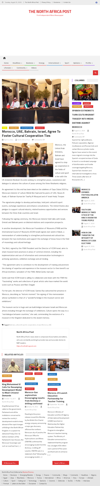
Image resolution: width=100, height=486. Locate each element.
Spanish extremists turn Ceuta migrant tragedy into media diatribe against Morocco (83, 119)
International (54, 63)
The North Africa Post (32, 2)
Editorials (61, 481)
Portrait (6, 483)
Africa (59, 478)
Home (6, 63)
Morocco (39, 128)
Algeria (93, 475)
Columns (80, 80)
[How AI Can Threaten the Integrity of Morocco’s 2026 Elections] (76, 233)
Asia (4, 128)
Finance (46, 475)
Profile (88, 63)
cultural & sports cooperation (26, 325)
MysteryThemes (28, 472)
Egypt (5, 478)
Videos (33, 67)
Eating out (21, 481)
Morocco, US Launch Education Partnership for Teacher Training (57, 397)
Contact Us (66, 2)
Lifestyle (7, 67)
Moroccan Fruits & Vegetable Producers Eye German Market (12, 463)
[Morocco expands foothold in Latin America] (76, 190)
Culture (5, 481)
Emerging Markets (26, 475)
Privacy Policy (46, 2)
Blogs (65, 475)
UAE (50, 325)
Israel (39, 325)
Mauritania (20, 478)
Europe (38, 373)
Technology (33, 481)
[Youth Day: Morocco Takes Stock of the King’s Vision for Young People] (76, 210)
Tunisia (39, 478)
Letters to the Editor (19, 483)
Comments (74, 475)
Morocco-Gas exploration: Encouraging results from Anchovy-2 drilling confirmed (35, 398)
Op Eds (70, 481)
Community (21, 67)
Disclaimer (57, 2)
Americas (52, 374)
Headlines (16, 63)
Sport (67, 63)
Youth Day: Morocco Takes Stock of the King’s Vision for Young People (89, 215)
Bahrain (12, 325)
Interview (86, 481)
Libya (12, 478)
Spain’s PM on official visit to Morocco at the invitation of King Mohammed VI (61, 463)
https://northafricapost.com (26, 346)
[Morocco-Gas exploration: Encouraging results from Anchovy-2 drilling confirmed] (35, 364)
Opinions (76, 63)
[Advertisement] (50, 37)
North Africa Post (23, 139)
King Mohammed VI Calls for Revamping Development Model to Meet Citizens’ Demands (12, 390)
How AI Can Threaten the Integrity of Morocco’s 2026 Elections (88, 238)
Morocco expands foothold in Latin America (89, 193)
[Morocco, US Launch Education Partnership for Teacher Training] (58, 364)
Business (29, 63)
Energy (41, 63)
